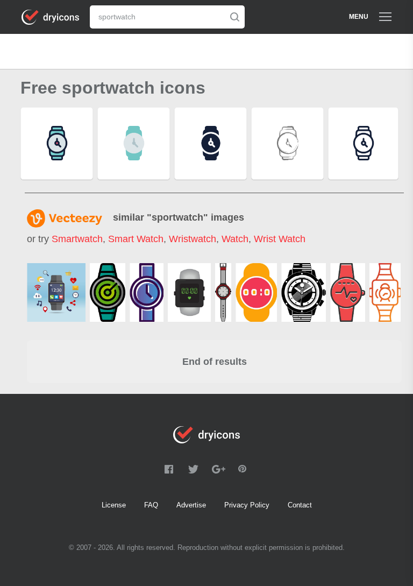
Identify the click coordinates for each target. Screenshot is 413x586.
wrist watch (279, 239)
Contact (300, 505)
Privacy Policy (246, 505)
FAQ (151, 505)
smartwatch (77, 239)
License (114, 505)
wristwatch (192, 239)
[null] (107, 292)
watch (235, 239)
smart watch (135, 239)
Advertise (191, 505)
